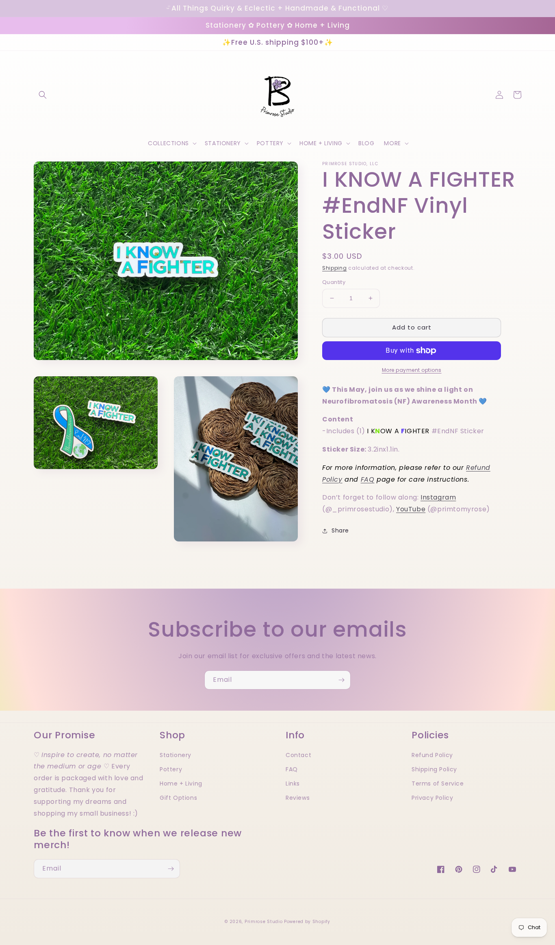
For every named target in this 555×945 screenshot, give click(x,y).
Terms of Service (438, 783)
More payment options (412, 370)
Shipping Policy (434, 769)
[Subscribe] (341, 680)
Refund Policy (432, 755)
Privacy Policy (432, 798)
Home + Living (181, 783)
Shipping (334, 267)
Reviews (298, 798)
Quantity (333, 282)
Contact (298, 755)
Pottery (171, 769)
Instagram (438, 497)
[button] (43, 95)
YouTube (410, 509)
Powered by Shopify (307, 922)
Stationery (175, 755)
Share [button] (340, 530)
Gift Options (178, 798)
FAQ (368, 479)
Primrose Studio (264, 922)
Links (293, 783)
